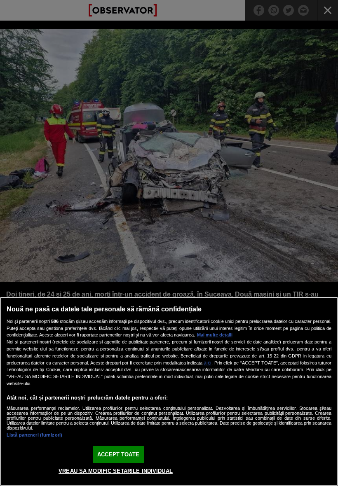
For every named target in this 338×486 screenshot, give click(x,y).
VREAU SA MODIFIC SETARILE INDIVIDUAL (116, 471)
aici (207, 363)
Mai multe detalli (214, 334)
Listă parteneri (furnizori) (34, 434)
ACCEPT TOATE (118, 454)
